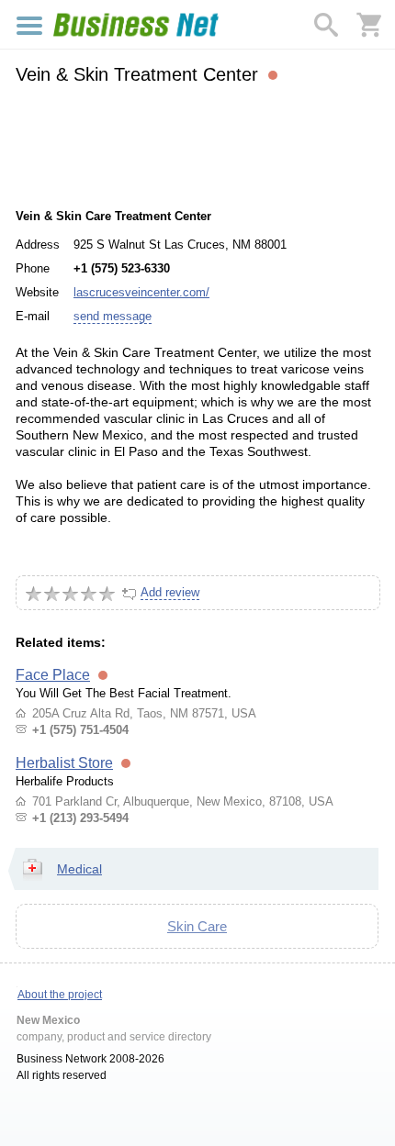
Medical (79, 869)
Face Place (53, 675)
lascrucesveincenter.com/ (141, 292)
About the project (59, 994)
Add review (170, 592)
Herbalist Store (64, 763)
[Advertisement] (197, 144)
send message (112, 316)
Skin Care (197, 926)
